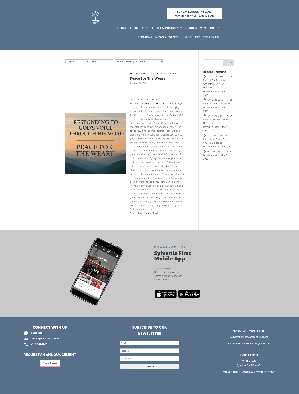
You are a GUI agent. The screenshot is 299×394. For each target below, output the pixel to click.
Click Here (50, 363)
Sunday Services (152, 213)
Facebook (36, 332)
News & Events (166, 37)
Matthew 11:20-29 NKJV (152, 103)
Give (188, 37)
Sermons (145, 37)
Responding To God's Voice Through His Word (154, 73)
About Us (137, 28)
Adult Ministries (164, 28)
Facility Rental (207, 37)
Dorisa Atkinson (149, 99)
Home (121, 28)
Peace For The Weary (147, 78)
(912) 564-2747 (39, 344)
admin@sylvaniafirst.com (45, 338)
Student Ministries (200, 28)
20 (165, 103)
